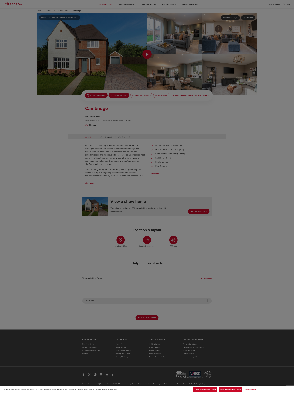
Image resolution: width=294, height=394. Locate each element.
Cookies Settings (250, 390)
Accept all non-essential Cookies (205, 390)
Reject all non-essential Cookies (230, 390)
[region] (147, 390)
